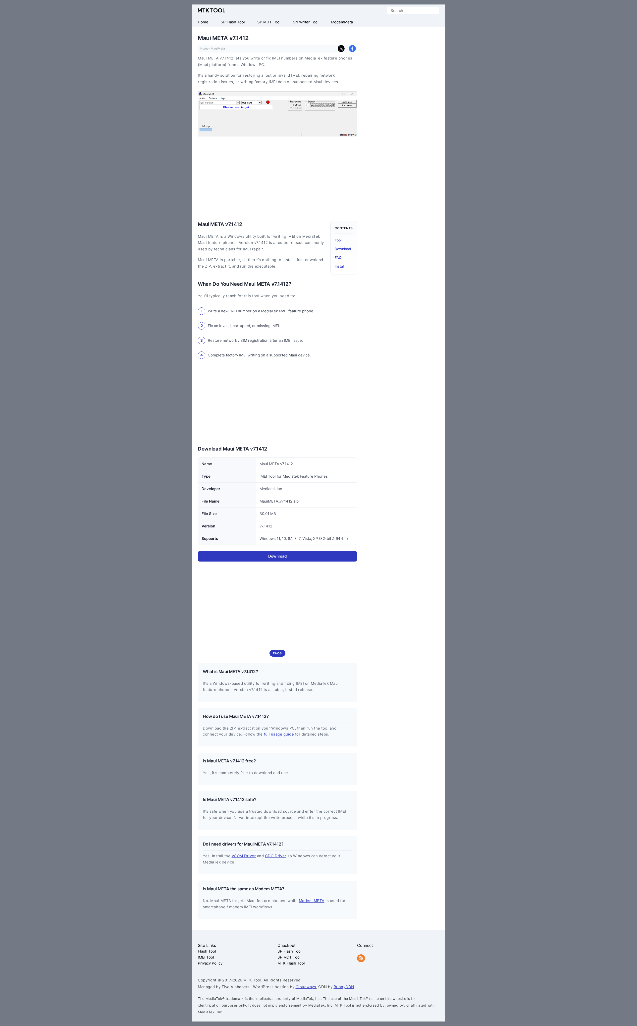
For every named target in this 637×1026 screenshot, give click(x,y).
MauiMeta (218, 48)
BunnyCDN (344, 986)
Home (204, 48)
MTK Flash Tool (291, 963)
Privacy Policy (210, 963)
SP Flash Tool (289, 951)
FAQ (338, 257)
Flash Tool (207, 951)
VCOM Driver (244, 856)
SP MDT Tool (289, 957)
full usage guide (279, 734)
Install (339, 266)
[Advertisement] (239, 177)
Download (343, 249)
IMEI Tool (206, 957)
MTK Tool (211, 10)
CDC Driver (275, 856)
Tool (338, 240)
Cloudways (306, 986)
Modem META (311, 900)
